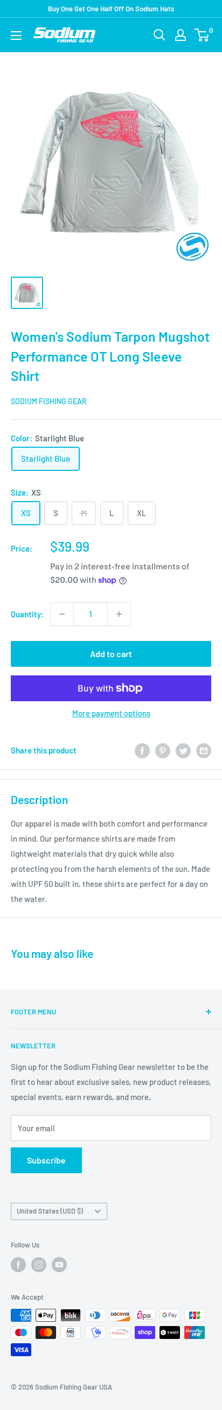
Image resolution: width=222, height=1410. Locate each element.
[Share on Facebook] (142, 750)
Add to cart (111, 653)
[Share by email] (203, 750)
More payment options (111, 713)
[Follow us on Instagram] (38, 1264)
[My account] (180, 35)
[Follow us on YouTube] (59, 1264)
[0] (202, 35)
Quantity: (27, 614)
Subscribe (46, 1160)
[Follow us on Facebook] (18, 1264)
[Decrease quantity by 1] (62, 614)
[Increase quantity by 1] (119, 614)
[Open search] (159, 35)
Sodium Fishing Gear (49, 401)
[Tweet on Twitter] (183, 750)
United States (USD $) (50, 1211)
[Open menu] (16, 35)
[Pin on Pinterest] (162, 750)
